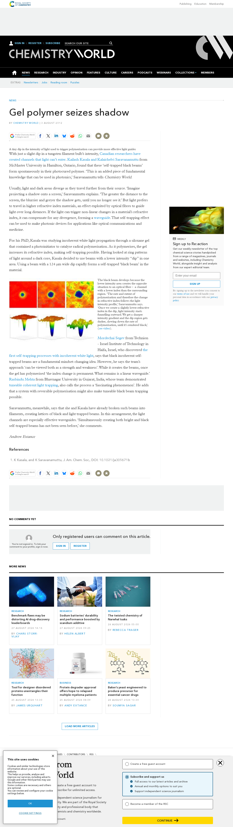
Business (65, 682)
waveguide (102, 218)
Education (200, 3)
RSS (92, 754)
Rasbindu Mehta (22, 379)
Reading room (59, 82)
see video (104, 328)
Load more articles (80, 726)
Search (111, 43)
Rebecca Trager (126, 630)
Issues (58, 754)
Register (35, 43)
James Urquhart (29, 705)
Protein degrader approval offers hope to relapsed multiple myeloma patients (78, 691)
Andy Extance (75, 705)
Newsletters (31, 82)
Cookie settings (30, 813)
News (12, 100)
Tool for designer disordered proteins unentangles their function (31, 691)
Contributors (76, 754)
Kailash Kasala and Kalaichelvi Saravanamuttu (103, 159)
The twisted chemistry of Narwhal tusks (125, 617)
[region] (30, 787)
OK (30, 803)
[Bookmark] (106, 136)
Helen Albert (75, 633)
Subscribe (53, 43)
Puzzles (74, 82)
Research (17, 611)
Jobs (44, 82)
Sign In (19, 43)
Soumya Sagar (124, 705)
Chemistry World (26, 123)
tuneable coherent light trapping (33, 385)
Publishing (185, 3)
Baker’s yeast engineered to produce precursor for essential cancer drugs (127, 691)
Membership (216, 3)
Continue (165, 820)
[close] (150, 127)
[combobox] (87, 43)
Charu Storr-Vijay (24, 635)
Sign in (61, 546)
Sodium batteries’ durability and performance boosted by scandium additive (80, 619)
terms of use (183, 293)
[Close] (53, 756)
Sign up (195, 283)
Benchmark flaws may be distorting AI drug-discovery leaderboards (30, 619)
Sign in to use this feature (133, 127)
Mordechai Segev (111, 338)
